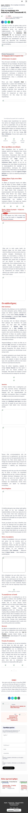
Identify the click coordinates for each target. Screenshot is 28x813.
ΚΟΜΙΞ (9, 16)
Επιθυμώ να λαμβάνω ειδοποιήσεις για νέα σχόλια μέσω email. (13, 758)
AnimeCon (10, 8)
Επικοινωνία (11, 802)
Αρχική (2, 5)
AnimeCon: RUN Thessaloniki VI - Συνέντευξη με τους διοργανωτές (12, 718)
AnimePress (7, 5)
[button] (6, 140)
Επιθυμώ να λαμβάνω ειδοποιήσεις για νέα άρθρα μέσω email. (14, 763)
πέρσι (22, 82)
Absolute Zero (6, 636)
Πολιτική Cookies (19, 802)
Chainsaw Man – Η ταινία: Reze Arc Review (9, 786)
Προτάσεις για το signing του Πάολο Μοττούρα (17, 707)
